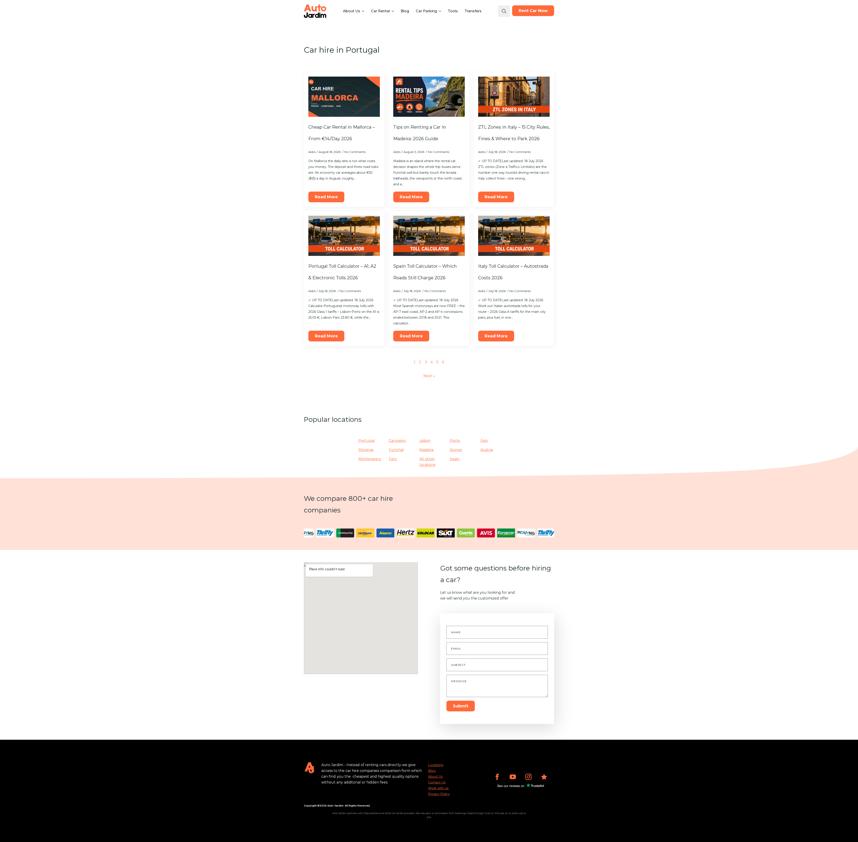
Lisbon (425, 441)
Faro (393, 459)
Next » (429, 376)
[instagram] (528, 777)
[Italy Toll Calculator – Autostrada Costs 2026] (514, 236)
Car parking (426, 11)
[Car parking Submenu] (439, 11)
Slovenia (365, 450)
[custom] (544, 777)
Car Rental (380, 11)
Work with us (438, 788)
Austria (486, 450)
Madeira (426, 450)
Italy (484, 441)
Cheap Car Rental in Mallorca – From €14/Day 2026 (341, 132)
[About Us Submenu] (362, 11)
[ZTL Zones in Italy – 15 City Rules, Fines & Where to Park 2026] (514, 97)
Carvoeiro (397, 441)
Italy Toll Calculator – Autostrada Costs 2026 (513, 271)
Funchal (396, 450)
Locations (435, 765)
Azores (456, 450)
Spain (455, 459)
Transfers (473, 11)
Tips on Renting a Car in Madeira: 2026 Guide (419, 132)
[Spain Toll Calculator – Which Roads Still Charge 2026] (429, 236)
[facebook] (497, 777)
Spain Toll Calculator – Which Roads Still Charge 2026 (425, 271)
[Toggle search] (504, 11)
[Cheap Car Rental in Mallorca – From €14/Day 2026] (344, 97)
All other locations (427, 462)
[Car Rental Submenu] (392, 11)
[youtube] (513, 777)
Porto (455, 441)
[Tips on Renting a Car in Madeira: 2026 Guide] (429, 97)
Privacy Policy (439, 794)
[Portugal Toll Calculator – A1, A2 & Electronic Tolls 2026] (344, 236)
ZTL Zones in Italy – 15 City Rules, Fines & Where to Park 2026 (514, 132)
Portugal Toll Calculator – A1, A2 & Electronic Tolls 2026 (342, 271)
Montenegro (369, 459)
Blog (405, 11)
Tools (453, 11)
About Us (351, 11)
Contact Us (437, 782)
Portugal (366, 441)
